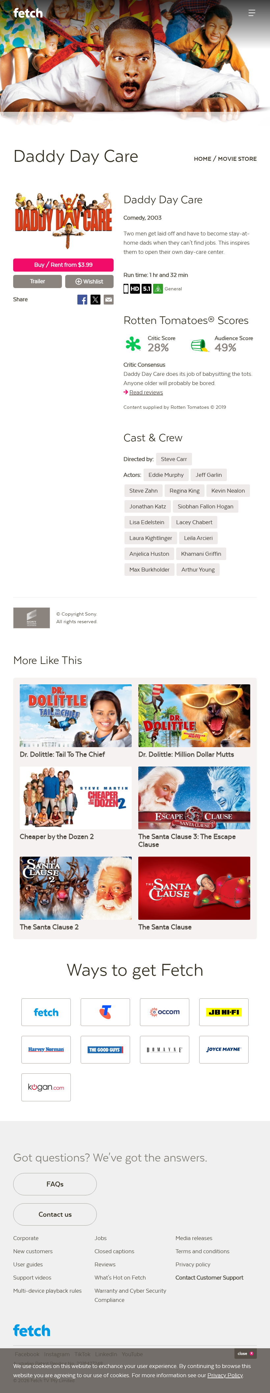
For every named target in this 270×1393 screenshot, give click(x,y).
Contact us (55, 1214)
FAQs (55, 1184)
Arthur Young (198, 569)
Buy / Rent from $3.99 (63, 264)
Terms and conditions (203, 1251)
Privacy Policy (225, 1375)
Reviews (105, 1264)
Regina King (185, 490)
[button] (46, 1012)
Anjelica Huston (149, 553)
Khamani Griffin (201, 553)
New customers (33, 1251)
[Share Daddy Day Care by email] (109, 300)
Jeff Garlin (209, 475)
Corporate (26, 1238)
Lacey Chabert (194, 522)
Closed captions (114, 1251)
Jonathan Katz (147, 506)
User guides (28, 1264)
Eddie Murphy (166, 475)
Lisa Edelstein (146, 522)
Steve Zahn (143, 490)
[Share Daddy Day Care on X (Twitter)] (95, 300)
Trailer (37, 281)
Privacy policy (193, 1264)
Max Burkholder (149, 569)
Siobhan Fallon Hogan (205, 506)
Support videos (32, 1277)
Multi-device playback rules (47, 1290)
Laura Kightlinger (150, 538)
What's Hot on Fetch (120, 1277)
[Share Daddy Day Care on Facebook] (82, 300)
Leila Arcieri (198, 538)
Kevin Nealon (228, 490)
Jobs (100, 1238)
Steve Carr (174, 459)
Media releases (194, 1238)
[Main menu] (252, 13)
